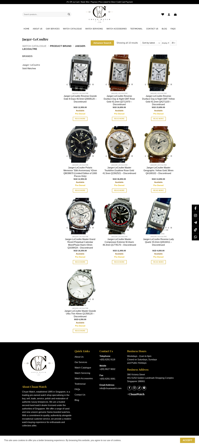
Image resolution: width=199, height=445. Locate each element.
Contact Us (152, 28)
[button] (175, 14)
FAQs (173, 28)
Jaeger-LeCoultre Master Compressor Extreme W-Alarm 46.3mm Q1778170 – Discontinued (119, 242)
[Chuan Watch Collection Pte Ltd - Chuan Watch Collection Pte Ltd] (99, 14)
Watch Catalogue (72, 28)
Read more (80, 119)
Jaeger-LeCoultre (31, 64)
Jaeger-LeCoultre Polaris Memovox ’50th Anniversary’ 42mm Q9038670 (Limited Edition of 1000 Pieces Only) (80, 171)
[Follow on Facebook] (129, 388)
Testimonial (136, 28)
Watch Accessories (116, 28)
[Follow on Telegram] (144, 388)
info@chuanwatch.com (110, 388)
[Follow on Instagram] (134, 388)
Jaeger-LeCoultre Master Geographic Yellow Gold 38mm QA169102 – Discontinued (158, 170)
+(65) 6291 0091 (107, 379)
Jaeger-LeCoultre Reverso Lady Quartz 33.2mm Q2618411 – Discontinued (158, 242)
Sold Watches (29, 68)
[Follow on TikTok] (139, 388)
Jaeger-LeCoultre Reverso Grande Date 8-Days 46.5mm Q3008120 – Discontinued (80, 99)
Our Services (52, 28)
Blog (164, 28)
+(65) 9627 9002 (107, 369)
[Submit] (69, 14)
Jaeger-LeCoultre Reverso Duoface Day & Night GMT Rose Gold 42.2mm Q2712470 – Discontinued (119, 100)
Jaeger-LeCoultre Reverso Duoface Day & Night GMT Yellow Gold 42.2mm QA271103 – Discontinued (158, 100)
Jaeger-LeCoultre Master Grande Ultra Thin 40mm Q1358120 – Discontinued (80, 314)
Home (26, 28)
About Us (37, 28)
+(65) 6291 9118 (107, 359)
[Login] (169, 14)
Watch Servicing (94, 28)
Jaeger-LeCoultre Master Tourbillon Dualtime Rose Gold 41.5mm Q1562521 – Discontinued (119, 170)
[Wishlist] (162, 14)
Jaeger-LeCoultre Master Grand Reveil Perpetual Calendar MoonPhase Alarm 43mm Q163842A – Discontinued (80, 243)
